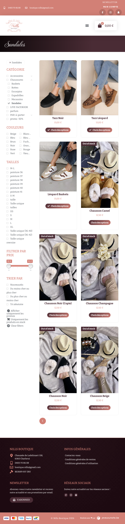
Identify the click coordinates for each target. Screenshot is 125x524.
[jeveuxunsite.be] (107, 518)
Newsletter (110, 2)
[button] (87, 25)
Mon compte (110, 7)
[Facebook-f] (102, 12)
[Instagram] (110, 12)
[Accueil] (14, 25)
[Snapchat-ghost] (118, 12)
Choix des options (59, 130)
